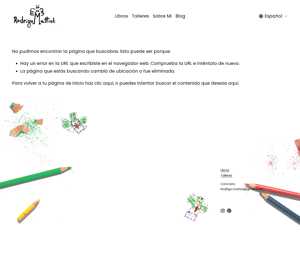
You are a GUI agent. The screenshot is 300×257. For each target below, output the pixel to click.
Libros (121, 16)
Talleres (140, 16)
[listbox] (273, 16)
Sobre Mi (162, 16)
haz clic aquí (99, 83)
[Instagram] (223, 211)
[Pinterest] (229, 211)
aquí (233, 83)
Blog (180, 16)
